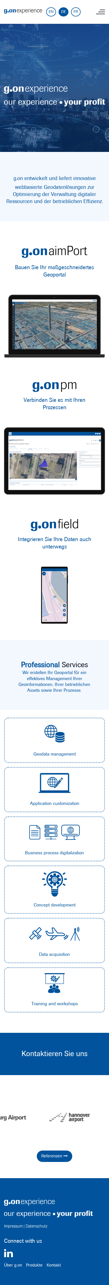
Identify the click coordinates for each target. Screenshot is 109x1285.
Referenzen (54, 1156)
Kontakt (54, 1265)
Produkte (34, 1265)
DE (63, 12)
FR (76, 12)
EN (51, 12)
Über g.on (13, 1265)
